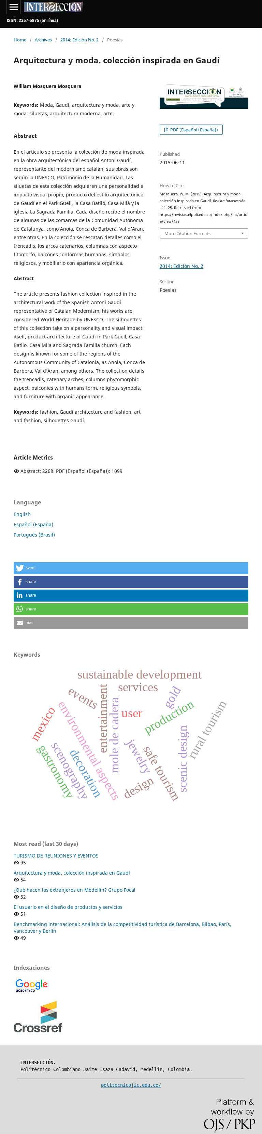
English (22, 514)
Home (20, 40)
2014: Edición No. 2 (79, 40)
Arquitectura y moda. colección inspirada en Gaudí (72, 872)
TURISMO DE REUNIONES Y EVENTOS (56, 855)
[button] (131, 568)
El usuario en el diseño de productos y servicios (68, 907)
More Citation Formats (187, 233)
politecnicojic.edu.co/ (131, 1085)
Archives (43, 40)
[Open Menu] (13, 7)
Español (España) (33, 524)
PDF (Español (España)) (193, 130)
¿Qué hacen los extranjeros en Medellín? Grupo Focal (74, 890)
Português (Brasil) (34, 534)
